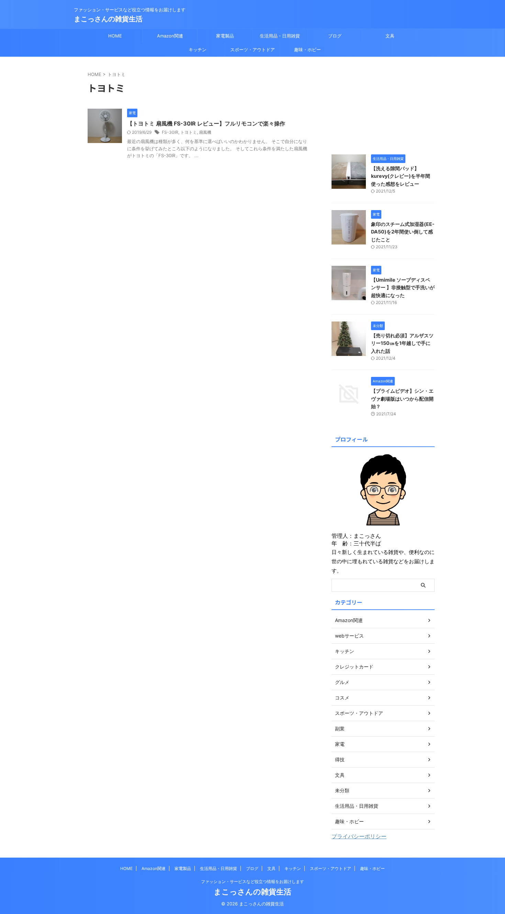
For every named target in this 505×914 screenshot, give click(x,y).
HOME (115, 36)
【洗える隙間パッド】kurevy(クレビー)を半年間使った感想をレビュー (400, 176)
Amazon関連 (170, 36)
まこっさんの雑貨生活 (108, 19)
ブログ (334, 36)
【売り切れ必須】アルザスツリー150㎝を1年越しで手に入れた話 (402, 343)
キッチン (197, 49)
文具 (389, 36)
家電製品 (225, 36)
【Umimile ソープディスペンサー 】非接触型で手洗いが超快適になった (403, 287)
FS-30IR (170, 132)
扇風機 (205, 132)
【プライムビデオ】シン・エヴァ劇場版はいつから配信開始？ (402, 398)
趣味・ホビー (307, 49)
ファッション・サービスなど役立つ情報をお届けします (252, 881)
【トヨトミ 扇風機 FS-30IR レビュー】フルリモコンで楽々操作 (206, 123)
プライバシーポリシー (359, 836)
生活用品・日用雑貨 (280, 36)
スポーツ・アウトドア (252, 49)
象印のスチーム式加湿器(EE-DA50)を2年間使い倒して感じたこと (403, 231)
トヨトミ (188, 132)
